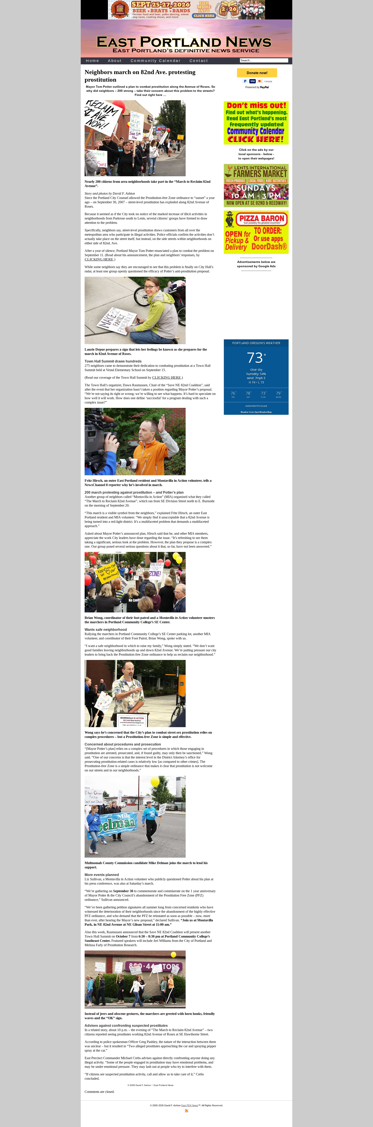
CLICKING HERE (99, 259)
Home (92, 61)
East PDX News (189, 1105)
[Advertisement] (256, 308)
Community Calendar (156, 61)
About (115, 61)
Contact (199, 61)
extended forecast (256, 405)
